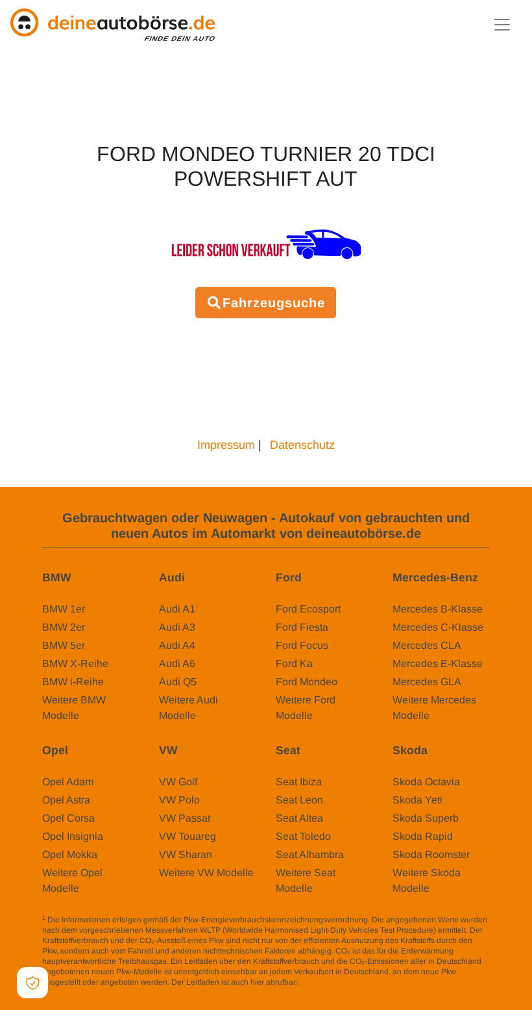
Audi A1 (177, 608)
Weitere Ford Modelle (305, 707)
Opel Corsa (68, 818)
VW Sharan (185, 854)
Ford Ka (294, 663)
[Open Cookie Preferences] (32, 983)
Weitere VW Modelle (206, 872)
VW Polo (179, 799)
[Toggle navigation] (502, 24)
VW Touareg (187, 836)
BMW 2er (63, 627)
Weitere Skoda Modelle (427, 880)
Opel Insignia (72, 836)
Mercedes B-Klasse (438, 608)
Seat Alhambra (310, 854)
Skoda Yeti (417, 799)
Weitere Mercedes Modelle (434, 707)
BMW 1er (63, 608)
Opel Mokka (69, 854)
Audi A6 (177, 663)
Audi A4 (177, 645)
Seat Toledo (303, 836)
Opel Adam (67, 781)
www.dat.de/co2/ (328, 982)
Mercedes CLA (427, 645)
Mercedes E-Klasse (438, 663)
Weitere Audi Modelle (188, 707)
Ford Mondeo (306, 681)
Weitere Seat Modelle (305, 880)
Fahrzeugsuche (274, 303)
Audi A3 (177, 627)
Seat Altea (299, 818)
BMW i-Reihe (73, 681)
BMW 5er (63, 645)
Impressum (226, 444)
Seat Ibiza (299, 781)
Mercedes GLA (427, 681)
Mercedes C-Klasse (438, 627)
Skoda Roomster (431, 854)
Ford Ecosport (308, 608)
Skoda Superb (426, 818)
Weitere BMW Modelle (74, 707)
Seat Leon (299, 799)
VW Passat (184, 818)
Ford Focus (302, 645)
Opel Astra (66, 799)
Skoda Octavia (426, 781)
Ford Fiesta (302, 627)
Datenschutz (302, 444)
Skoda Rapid (423, 836)
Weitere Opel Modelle (72, 880)
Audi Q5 (178, 681)
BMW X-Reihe (75, 663)
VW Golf (178, 781)
